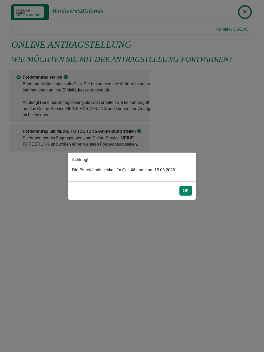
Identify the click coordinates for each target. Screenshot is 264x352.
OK (186, 190)
